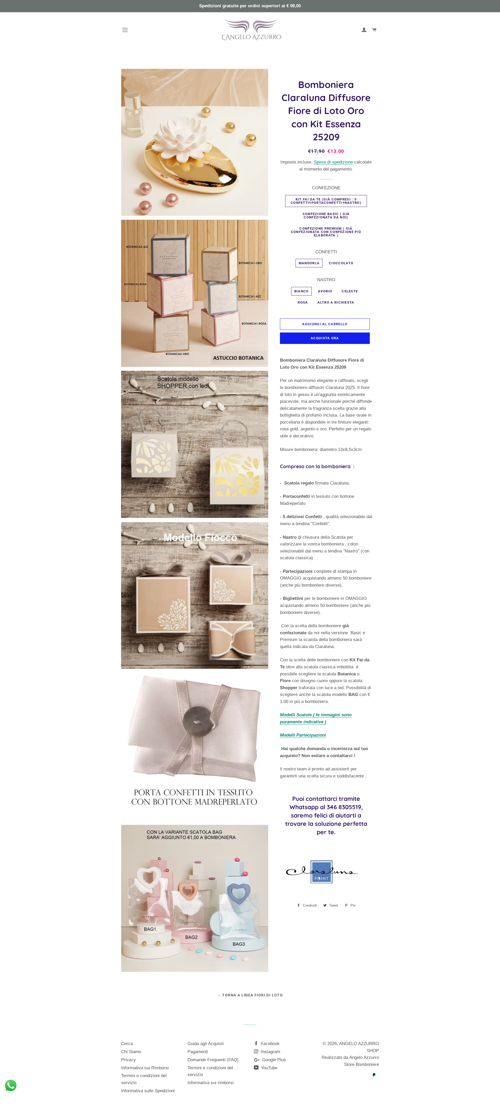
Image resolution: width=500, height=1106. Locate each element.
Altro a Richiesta (335, 302)
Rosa (303, 302)
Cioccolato (341, 263)
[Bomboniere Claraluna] (320, 892)
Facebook (269, 1043)
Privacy (128, 1059)
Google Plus (273, 1059)
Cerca (127, 1043)
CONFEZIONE (326, 187)
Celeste (350, 291)
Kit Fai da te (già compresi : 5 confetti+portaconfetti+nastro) (326, 201)
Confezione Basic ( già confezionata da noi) (326, 215)
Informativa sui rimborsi (211, 1082)
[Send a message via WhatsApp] (11, 1085)
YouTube (268, 1067)
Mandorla (309, 263)
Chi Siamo (131, 1051)
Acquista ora (325, 338)
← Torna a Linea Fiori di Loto (250, 995)
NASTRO (326, 279)
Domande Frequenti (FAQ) (213, 1059)
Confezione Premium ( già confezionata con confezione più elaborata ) (326, 232)
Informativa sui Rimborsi (145, 1067)
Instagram (269, 1051)
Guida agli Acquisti (206, 1043)
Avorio (325, 291)
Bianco (301, 291)
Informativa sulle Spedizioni (148, 1090)
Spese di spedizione (333, 162)
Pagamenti (198, 1051)
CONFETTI (326, 251)
